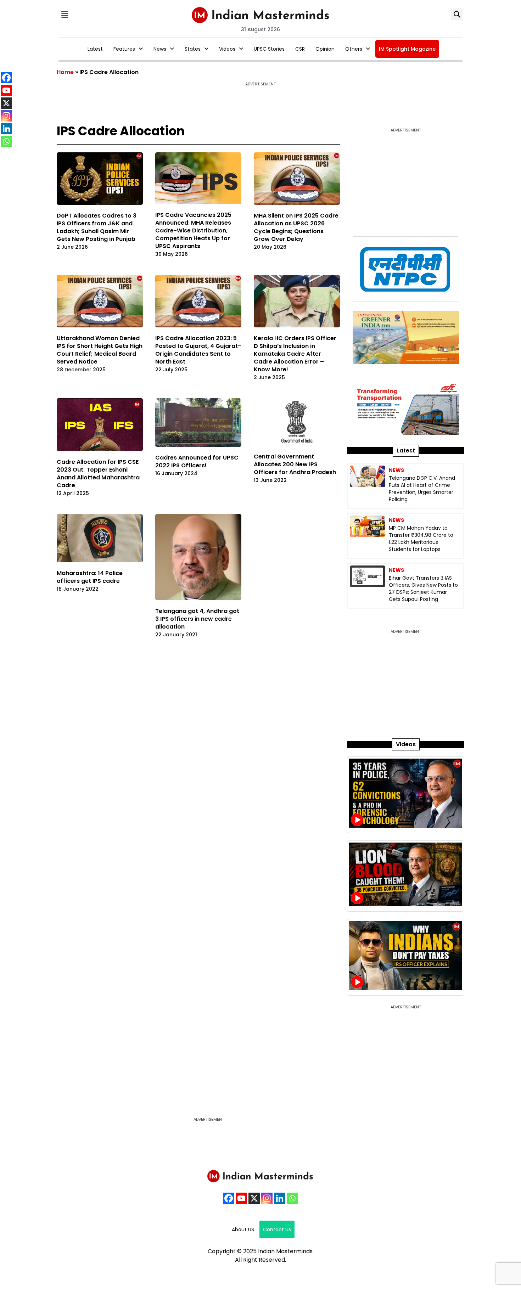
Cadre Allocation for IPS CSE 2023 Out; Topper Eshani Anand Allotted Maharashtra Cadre (98, 473)
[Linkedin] (279, 1198)
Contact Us (277, 1229)
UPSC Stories (269, 48)
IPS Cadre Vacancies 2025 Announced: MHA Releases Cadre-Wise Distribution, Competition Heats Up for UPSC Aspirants (193, 230)
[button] (64, 14)
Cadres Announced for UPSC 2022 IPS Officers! (197, 461)
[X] (254, 1198)
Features (124, 48)
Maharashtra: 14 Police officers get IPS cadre (90, 577)
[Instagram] (267, 1198)
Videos (227, 48)
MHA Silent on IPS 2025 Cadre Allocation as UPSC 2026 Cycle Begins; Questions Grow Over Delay (296, 227)
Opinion (325, 48)
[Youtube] (241, 1198)
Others (353, 48)
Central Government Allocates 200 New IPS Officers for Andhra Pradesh (295, 464)
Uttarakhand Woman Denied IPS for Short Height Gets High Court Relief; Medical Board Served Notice (99, 350)
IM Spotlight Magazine (407, 48)
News (159, 48)
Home (65, 72)
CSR (300, 48)
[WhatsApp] (292, 1198)
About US (243, 1229)
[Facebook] (228, 1198)
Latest (95, 48)
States (193, 48)
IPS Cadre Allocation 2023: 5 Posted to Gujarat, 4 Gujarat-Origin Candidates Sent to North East (198, 350)
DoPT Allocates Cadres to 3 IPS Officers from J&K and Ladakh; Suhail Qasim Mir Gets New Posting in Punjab (96, 227)
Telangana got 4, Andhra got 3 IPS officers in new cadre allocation (197, 619)
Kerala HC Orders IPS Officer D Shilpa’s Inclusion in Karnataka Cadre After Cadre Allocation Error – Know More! (295, 353)
